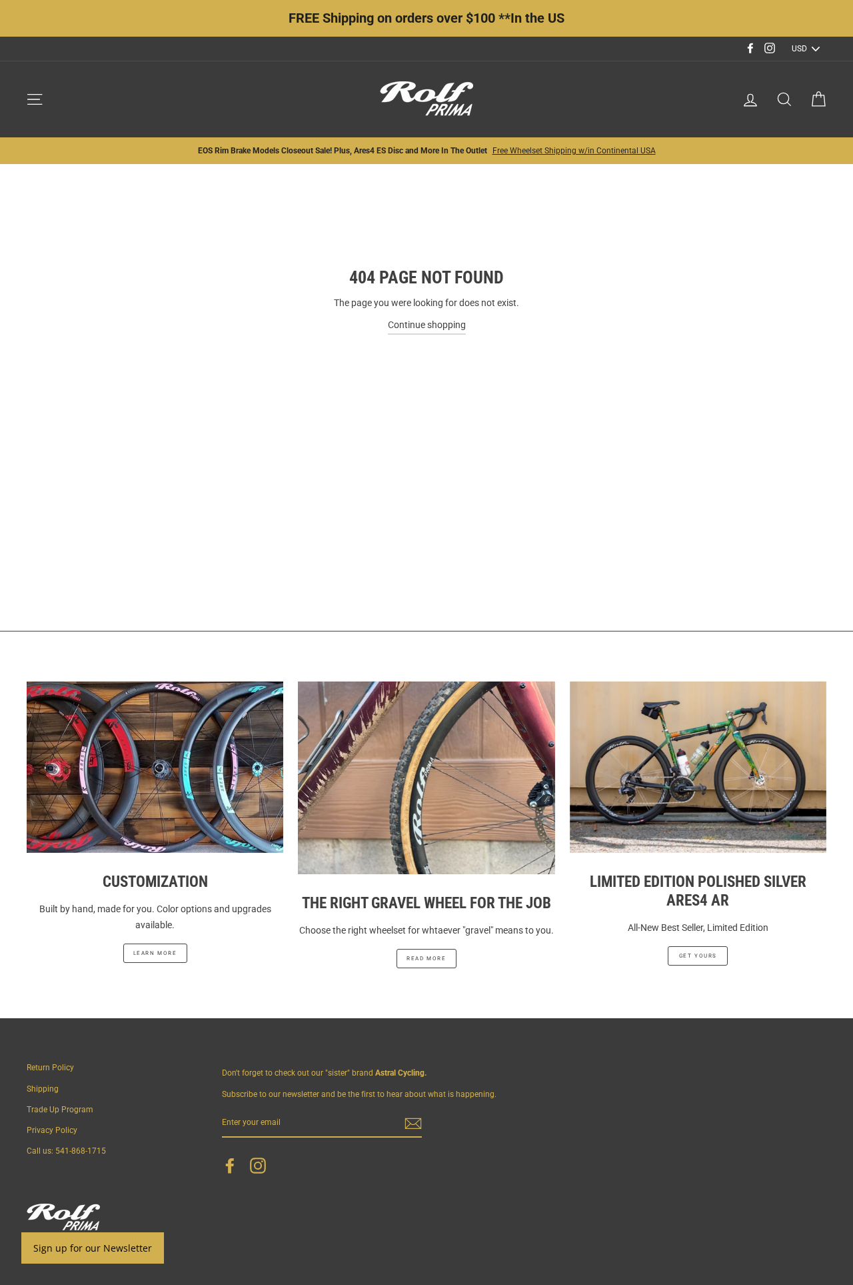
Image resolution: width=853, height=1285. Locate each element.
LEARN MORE (155, 953)
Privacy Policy (52, 1130)
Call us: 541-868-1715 (66, 1151)
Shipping (43, 1089)
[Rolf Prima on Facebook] (230, 1166)
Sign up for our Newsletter (92, 1248)
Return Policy (50, 1067)
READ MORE (426, 959)
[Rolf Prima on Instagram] (258, 1166)
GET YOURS (698, 956)
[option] (426, 150)
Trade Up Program (60, 1109)
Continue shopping (427, 324)
